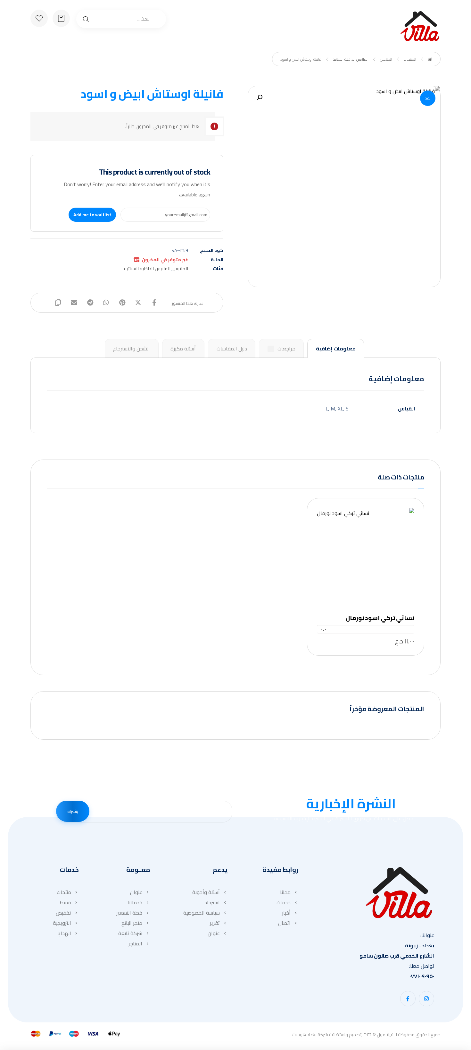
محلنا (285, 892)
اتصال (284, 923)
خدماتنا (135, 902)
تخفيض (63, 912)
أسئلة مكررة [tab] (183, 348)
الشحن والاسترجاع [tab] (131, 348)
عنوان (214, 933)
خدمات (284, 902)
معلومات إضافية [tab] (336, 348)
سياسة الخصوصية (201, 912)
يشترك (72, 811)
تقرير (215, 923)
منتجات (64, 892)
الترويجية (62, 923)
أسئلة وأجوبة (206, 892)
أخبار (286, 912)
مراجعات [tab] (282, 348)
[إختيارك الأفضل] (420, 26)
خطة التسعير (129, 912)
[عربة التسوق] (61, 17)
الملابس (180, 268)
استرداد (212, 902)
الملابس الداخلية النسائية (147, 268)
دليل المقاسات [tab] (232, 348)
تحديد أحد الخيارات (363, 550)
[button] (259, 97)
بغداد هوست (304, 1034)
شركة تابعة (130, 933)
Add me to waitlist (92, 215)
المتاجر (135, 943)
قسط (65, 902)
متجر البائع (131, 923)
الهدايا (64, 933)
